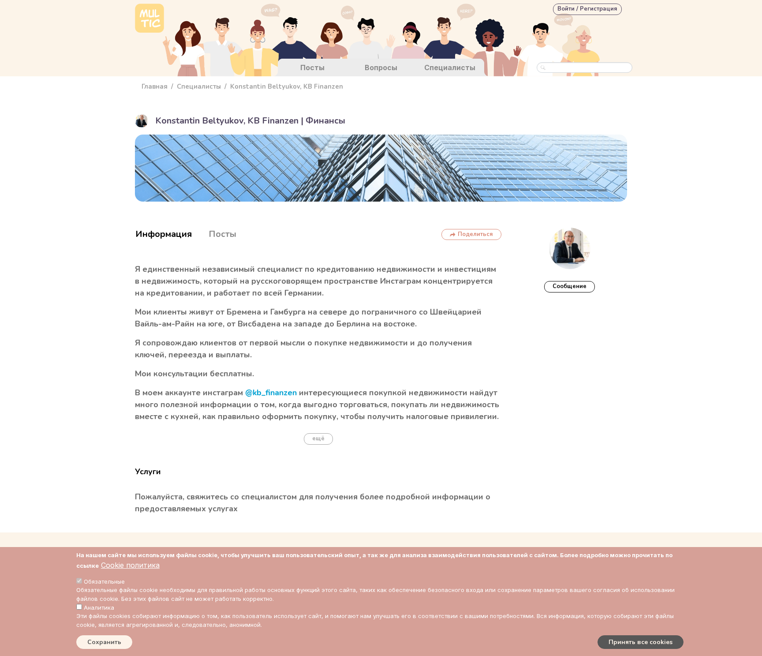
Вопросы (381, 67)
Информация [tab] (163, 234)
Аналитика (99, 607)
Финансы (325, 121)
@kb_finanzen (271, 392)
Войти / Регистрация (587, 9)
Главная (155, 86)
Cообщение (569, 286)
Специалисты (449, 67)
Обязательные (104, 581)
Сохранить (104, 642)
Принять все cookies (640, 642)
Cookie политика (130, 565)
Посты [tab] (222, 234)
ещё (318, 438)
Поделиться (475, 234)
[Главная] (149, 19)
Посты (312, 67)
